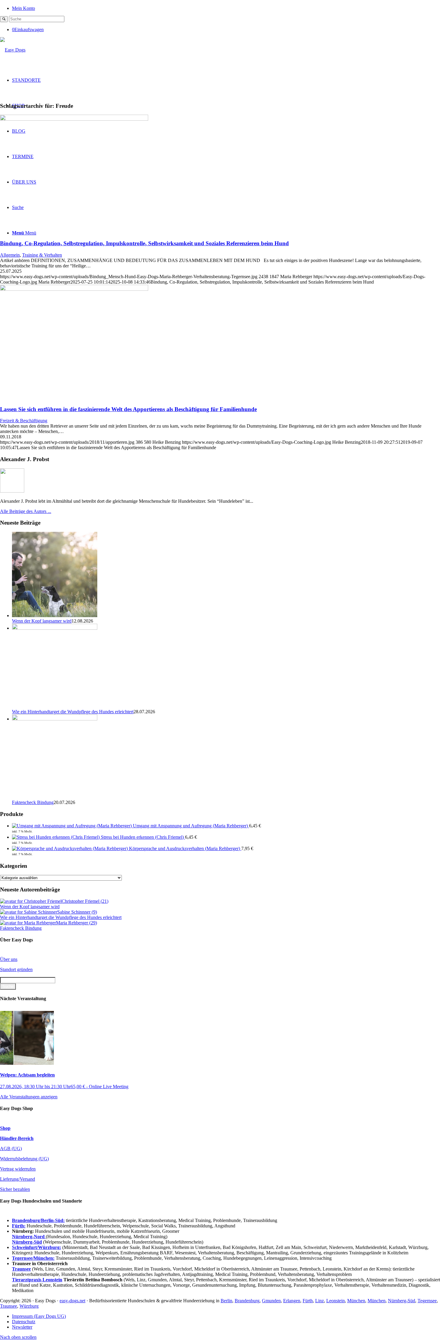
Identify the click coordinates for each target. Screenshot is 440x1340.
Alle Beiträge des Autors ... (25, 511)
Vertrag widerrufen (18, 1168)
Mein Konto (23, 8)
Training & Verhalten (42, 255)
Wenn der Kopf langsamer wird (42, 620)
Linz (319, 1300)
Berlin (226, 1300)
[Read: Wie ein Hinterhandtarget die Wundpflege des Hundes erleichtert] (54, 628)
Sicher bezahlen (15, 1189)
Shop (5, 1128)
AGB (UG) (11, 1148)
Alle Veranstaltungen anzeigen (28, 1096)
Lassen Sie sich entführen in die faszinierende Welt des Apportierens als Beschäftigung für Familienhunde (128, 409)
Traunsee (8, 1306)
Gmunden (271, 1300)
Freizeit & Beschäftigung (23, 420)
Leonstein (335, 1300)
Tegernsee (427, 1300)
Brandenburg (247, 1300)
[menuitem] (226, 8)
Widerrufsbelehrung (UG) (24, 1158)
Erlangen (291, 1300)
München (356, 1300)
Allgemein (10, 255)
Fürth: (18, 1225)
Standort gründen (16, 969)
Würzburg (29, 1306)
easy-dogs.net (72, 1300)
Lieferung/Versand (17, 1179)
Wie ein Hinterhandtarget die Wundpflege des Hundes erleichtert (72, 711)
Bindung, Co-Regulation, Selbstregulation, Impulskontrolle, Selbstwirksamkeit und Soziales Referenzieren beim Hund (144, 243)
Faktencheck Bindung (33, 802)
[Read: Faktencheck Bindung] (54, 718)
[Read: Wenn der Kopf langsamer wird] (54, 615)
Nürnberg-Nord (29, 1236)
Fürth (308, 1300)
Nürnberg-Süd (401, 1300)
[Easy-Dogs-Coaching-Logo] (12, 49)
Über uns (8, 959)
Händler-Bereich (17, 1138)
